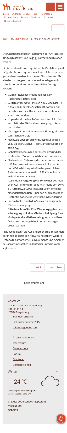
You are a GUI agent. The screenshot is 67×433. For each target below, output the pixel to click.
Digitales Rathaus (21, 13)
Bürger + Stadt (19, 38)
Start (5, 38)
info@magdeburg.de (25, 327)
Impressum (47, 13)
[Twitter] (47, 282)
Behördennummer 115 (26, 321)
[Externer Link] (21, 26)
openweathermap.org (25, 390)
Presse (5, 13)
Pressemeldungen (23, 337)
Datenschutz (11, 17)
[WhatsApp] (60, 282)
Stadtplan (36, 17)
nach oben (55, 267)
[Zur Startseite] (18, 7)
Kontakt (48, 17)
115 (36, 13)
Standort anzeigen (23, 316)
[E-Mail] (56, 282)
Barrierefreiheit (12, 20)
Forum (24, 17)
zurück (37, 267)
